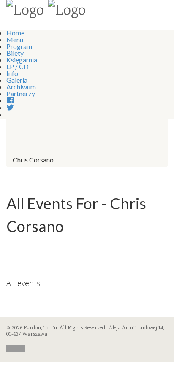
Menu (14, 39)
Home (15, 33)
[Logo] (25, 12)
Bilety (15, 53)
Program (19, 46)
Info (12, 73)
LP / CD (17, 66)
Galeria (16, 80)
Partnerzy (20, 93)
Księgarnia (21, 60)
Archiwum (21, 87)
